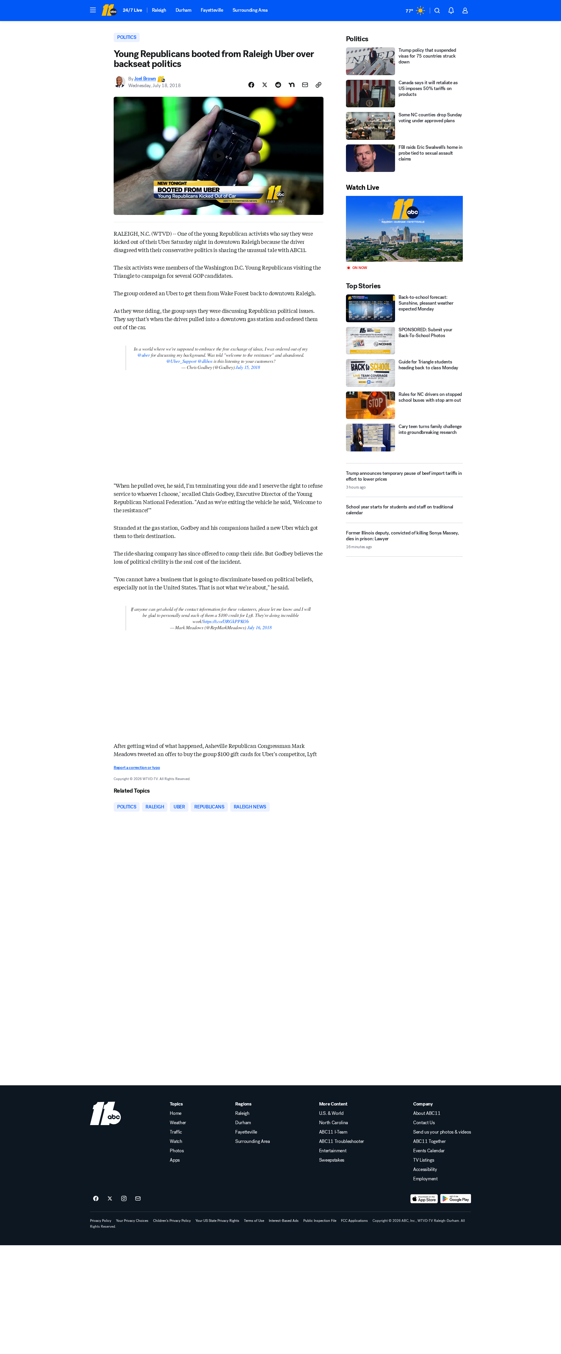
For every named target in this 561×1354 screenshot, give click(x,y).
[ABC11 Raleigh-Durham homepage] (109, 10)
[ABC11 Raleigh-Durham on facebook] (96, 1199)
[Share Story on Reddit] (278, 85)
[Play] (404, 229)
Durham (183, 10)
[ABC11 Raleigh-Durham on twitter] (110, 1199)
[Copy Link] (318, 85)
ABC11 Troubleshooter (341, 1141)
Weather (178, 1122)
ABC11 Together (429, 1141)
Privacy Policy (100, 1220)
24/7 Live (132, 10)
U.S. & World (331, 1113)
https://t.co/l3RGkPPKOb (226, 621)
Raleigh (159, 10)
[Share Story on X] (265, 85)
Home (175, 1113)
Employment (425, 1179)
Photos (176, 1150)
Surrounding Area (250, 10)
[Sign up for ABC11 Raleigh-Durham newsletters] (138, 1199)
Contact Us (424, 1122)
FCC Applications (354, 1220)
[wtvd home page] (105, 1113)
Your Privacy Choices (132, 1220)
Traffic (176, 1132)
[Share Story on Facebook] (251, 85)
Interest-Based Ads (284, 1220)
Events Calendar (429, 1150)
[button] (93, 10)
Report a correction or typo (137, 767)
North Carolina (333, 1122)
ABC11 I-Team (333, 1132)
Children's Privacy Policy (172, 1220)
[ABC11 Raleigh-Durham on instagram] (124, 1199)
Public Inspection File (319, 1220)
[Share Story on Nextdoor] (292, 85)
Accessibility (425, 1169)
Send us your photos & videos (442, 1132)
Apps (175, 1160)
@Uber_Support (181, 361)
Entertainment (333, 1150)
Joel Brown (145, 79)
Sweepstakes (331, 1160)
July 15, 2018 (248, 367)
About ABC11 (426, 1113)
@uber (143, 355)
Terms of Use (254, 1220)
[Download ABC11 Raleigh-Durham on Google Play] (455, 1198)
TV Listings (423, 1160)
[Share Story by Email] (305, 85)
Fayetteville (212, 10)
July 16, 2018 (259, 627)
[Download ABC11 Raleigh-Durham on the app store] (424, 1198)
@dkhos (205, 361)
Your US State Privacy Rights (217, 1220)
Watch (176, 1141)
